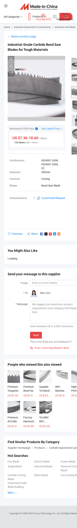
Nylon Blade (41, 475)
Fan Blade (13, 461)
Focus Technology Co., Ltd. (47, 513)
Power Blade (68, 461)
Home (7, 26)
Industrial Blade (43, 466)
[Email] (58, 233)
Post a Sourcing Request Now (49, 348)
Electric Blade (42, 461)
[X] (45, 233)
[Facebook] (41, 233)
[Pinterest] (50, 233)
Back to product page (23, 36)
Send (36, 335)
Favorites (17, 233)
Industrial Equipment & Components (32, 26)
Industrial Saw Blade (65, 26)
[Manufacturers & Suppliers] (38, 6)
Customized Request (53, 198)
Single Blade (15, 466)
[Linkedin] (54, 233)
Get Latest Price (50, 128)
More (11, 492)
